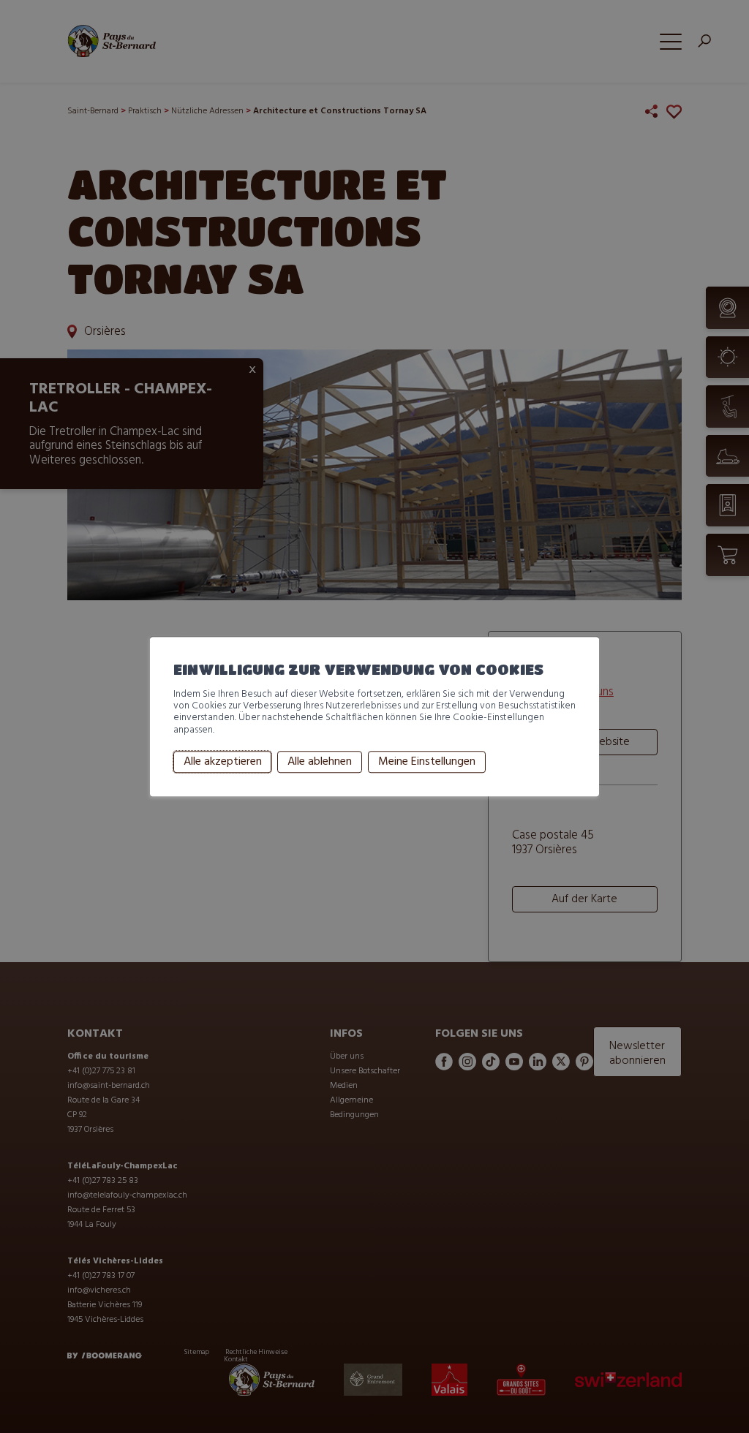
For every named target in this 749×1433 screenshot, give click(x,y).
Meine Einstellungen (426, 761)
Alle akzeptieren (223, 761)
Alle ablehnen (319, 761)
